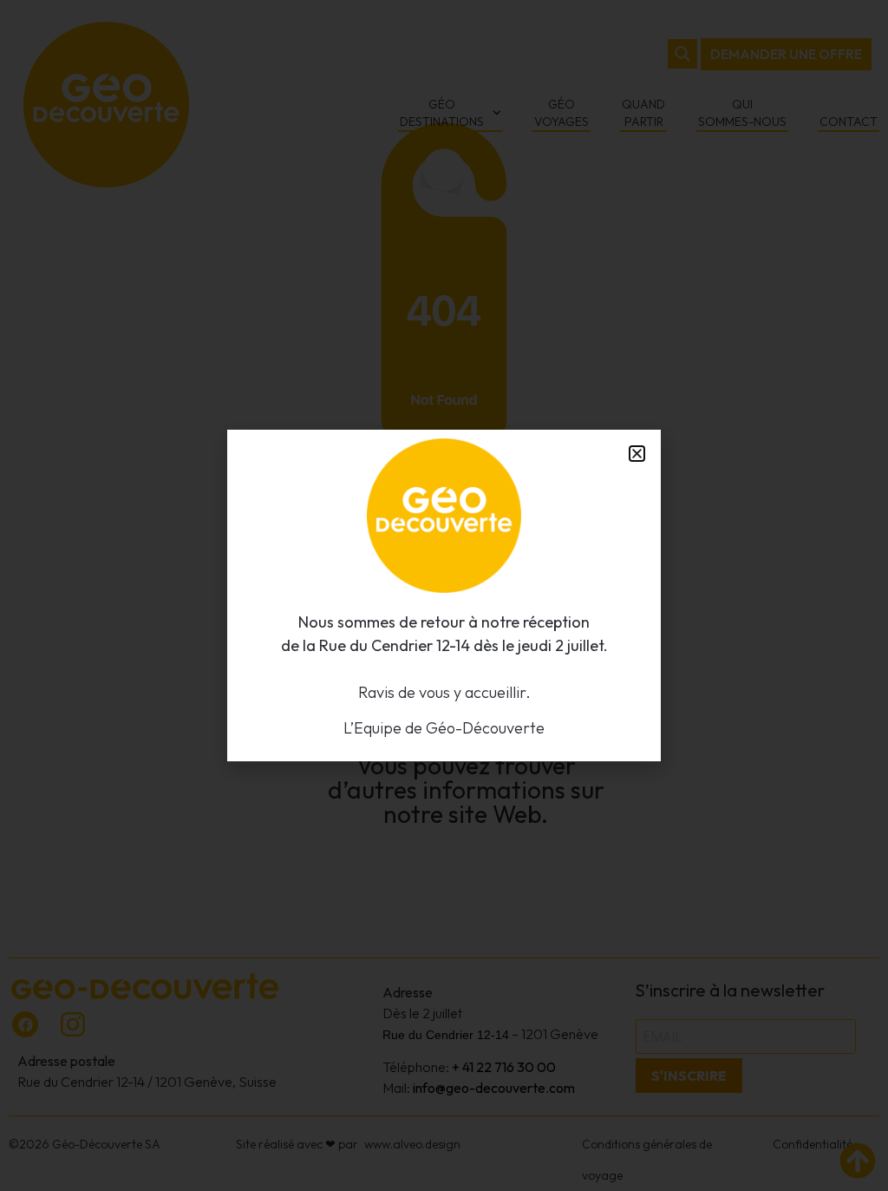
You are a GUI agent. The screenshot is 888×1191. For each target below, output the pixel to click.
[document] (444, 595)
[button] (636, 453)
